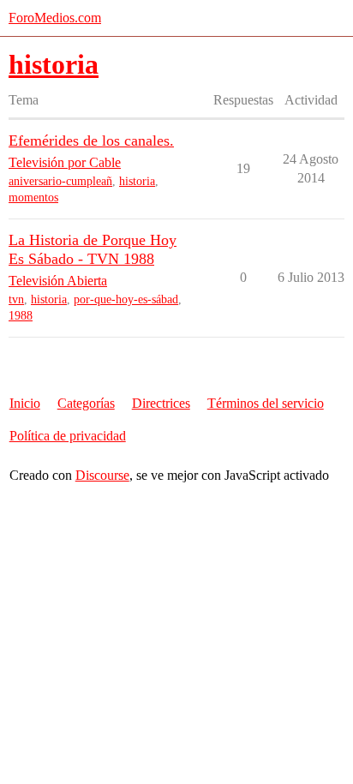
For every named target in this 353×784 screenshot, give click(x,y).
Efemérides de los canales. (91, 140)
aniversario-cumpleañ (60, 181)
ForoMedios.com (55, 17)
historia (137, 181)
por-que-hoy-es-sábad (126, 299)
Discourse (102, 475)
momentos (33, 197)
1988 (21, 315)
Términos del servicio (265, 403)
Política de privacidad (67, 435)
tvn (16, 299)
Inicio (24, 403)
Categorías (86, 403)
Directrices (161, 403)
